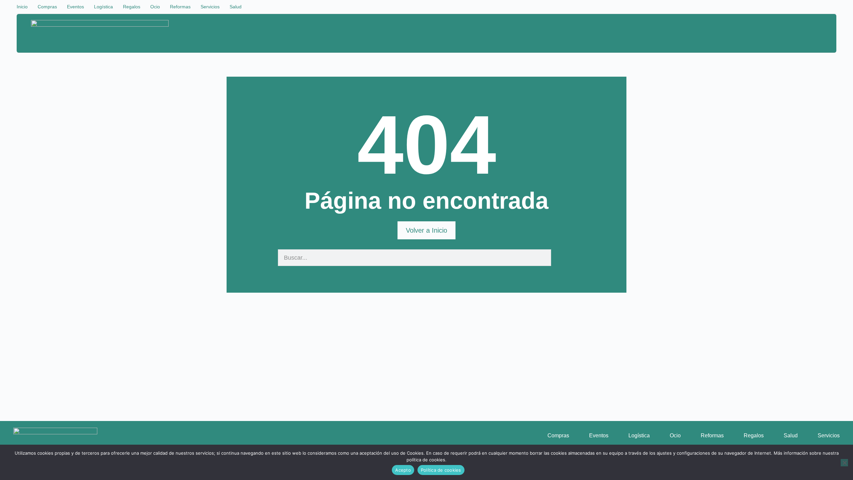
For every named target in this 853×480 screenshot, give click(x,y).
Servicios (210, 6)
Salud (236, 6)
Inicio (22, 6)
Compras (47, 6)
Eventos (75, 6)
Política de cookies (441, 470)
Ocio (155, 6)
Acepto (403, 470)
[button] (800, 34)
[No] (844, 462)
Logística (103, 6)
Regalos (131, 6)
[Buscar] (559, 257)
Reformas (180, 6)
